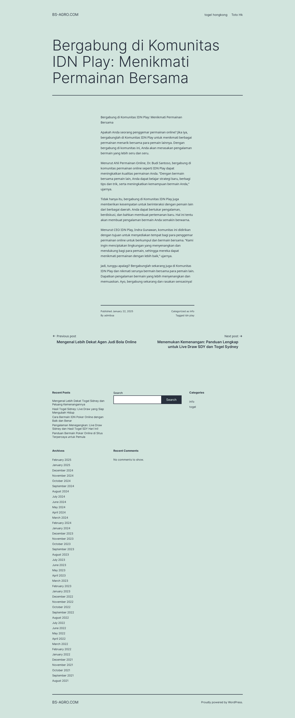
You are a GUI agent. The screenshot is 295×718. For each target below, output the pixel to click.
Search (118, 392)
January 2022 (61, 654)
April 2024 (59, 512)
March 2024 (60, 517)
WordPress (235, 702)
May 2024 (58, 507)
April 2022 (59, 638)
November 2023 (62, 538)
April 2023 (59, 575)
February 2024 (61, 522)
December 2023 (62, 533)
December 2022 (62, 596)
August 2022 (60, 617)
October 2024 (61, 480)
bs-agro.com (65, 14)
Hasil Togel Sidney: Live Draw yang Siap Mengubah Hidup (78, 410)
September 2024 (63, 486)
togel (192, 406)
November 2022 (62, 601)
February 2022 (61, 649)
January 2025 (61, 465)
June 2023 (59, 565)
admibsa (109, 315)
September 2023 (63, 549)
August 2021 (60, 680)
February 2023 (61, 586)
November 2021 (62, 664)
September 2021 (63, 675)
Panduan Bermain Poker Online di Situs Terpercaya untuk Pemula (77, 435)
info (192, 311)
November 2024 (63, 475)
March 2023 (60, 580)
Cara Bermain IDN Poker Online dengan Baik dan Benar (78, 418)
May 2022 (58, 633)
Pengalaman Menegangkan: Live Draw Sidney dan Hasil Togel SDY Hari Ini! (77, 427)
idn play (189, 315)
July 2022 (58, 622)
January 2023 (61, 591)
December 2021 (62, 659)
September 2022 (63, 612)
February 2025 (61, 459)
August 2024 (60, 491)
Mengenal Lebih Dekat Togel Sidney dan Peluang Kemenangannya (78, 402)
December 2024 (62, 470)
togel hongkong (216, 15)
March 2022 (60, 644)
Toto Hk (237, 15)
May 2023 (58, 570)
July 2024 (58, 496)
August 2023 (60, 554)
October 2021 (61, 670)
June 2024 (59, 502)
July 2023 (58, 559)
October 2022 (61, 607)
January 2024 (61, 528)
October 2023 (61, 544)
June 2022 (59, 628)
